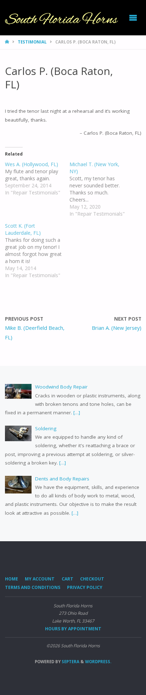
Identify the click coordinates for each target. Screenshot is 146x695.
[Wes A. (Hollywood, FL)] (37, 178)
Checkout (92, 579)
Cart (67, 579)
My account (40, 579)
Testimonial (32, 42)
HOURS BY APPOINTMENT (73, 629)
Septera (70, 661)
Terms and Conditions (32, 587)
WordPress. (98, 661)
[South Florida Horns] (61, 17)
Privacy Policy (84, 587)
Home (11, 579)
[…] (76, 412)
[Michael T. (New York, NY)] (101, 189)
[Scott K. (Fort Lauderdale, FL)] (37, 250)
